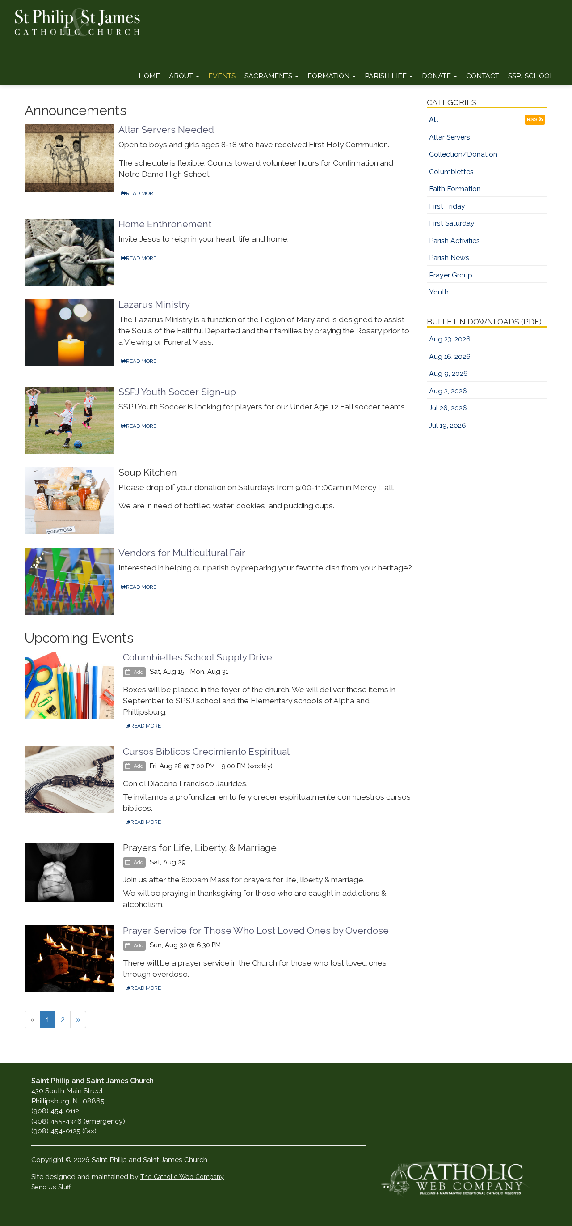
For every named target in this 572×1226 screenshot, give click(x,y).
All (433, 119)
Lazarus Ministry (154, 304)
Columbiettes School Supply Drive (197, 657)
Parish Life (386, 76)
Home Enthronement (164, 224)
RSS (533, 120)
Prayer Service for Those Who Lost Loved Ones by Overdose (256, 930)
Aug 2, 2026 (448, 391)
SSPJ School (531, 76)
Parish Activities (454, 240)
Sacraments (269, 76)
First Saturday (452, 223)
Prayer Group (450, 275)
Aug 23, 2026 (450, 339)
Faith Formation (455, 188)
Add (137, 672)
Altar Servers (449, 137)
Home (149, 76)
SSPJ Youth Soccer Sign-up (177, 391)
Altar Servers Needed (166, 129)
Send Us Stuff (51, 1187)
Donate (437, 76)
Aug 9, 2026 (448, 373)
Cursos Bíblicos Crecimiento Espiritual (206, 751)
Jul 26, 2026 (448, 408)
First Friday (447, 206)
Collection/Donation (463, 154)
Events (222, 76)
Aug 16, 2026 (450, 356)
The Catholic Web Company (182, 1176)
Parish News (449, 257)
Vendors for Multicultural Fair (181, 552)
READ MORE (141, 193)
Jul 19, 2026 (447, 425)
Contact (482, 76)
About (182, 76)
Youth (439, 292)
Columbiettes (451, 171)
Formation (329, 76)
